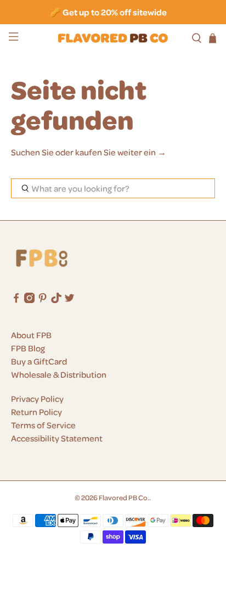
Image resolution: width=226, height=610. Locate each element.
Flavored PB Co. (124, 497)
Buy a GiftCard (39, 361)
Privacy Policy (37, 398)
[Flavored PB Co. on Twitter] (69, 299)
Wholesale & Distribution (58, 374)
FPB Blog (28, 348)
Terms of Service (43, 424)
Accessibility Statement (57, 438)
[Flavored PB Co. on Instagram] (29, 299)
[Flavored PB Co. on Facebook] (16, 299)
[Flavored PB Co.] (113, 38)
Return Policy (36, 411)
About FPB (31, 334)
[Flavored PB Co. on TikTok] (56, 299)
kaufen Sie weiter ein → (120, 152)
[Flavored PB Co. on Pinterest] (42, 299)
